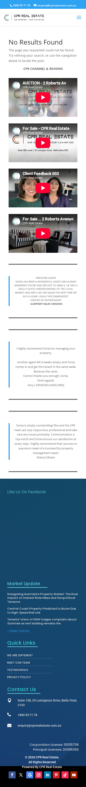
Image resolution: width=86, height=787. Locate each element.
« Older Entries (18, 631)
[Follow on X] (20, 774)
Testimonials (17, 671)
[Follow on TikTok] (65, 774)
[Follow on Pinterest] (56, 774)
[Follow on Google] (29, 774)
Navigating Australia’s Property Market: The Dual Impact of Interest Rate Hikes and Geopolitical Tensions (42, 598)
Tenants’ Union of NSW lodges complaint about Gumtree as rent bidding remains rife (42, 621)
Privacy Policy (19, 678)
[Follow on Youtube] (73, 774)
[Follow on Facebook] (12, 774)
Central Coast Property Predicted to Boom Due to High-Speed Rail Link (41, 611)
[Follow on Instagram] (38, 774)
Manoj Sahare (46, 457)
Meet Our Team (18, 663)
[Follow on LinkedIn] (47, 774)
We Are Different (20, 656)
